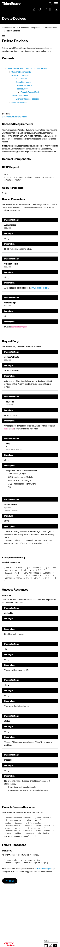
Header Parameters (24, 85)
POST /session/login (40, 288)
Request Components (20, 75)
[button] (45, 9)
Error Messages (44, 868)
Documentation (8, 27)
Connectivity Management (29, 27)
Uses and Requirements (21, 72)
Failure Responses (19, 102)
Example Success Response (27, 99)
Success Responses (19, 95)
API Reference (51, 27)
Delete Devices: (27, 68)
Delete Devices (13, 31)
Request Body (21, 89)
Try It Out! (10, 881)
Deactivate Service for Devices (14, 116)
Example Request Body (30, 92)
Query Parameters (23, 82)
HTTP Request (22, 78)
